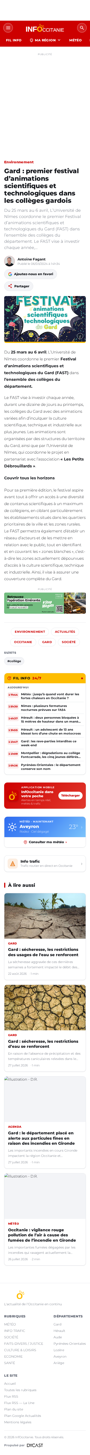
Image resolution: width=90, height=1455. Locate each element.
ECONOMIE (13, 1356)
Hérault (59, 1331)
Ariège (59, 1363)
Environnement (19, 162)
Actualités (65, 631)
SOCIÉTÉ (11, 1337)
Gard (47, 642)
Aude (58, 1337)
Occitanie (23, 642)
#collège (14, 661)
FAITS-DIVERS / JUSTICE (23, 1344)
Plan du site (13, 1409)
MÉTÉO (75, 40)
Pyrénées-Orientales (70, 1344)
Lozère (59, 1350)
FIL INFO (13, 40)
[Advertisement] (45, 102)
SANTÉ (9, 1363)
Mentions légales (17, 1422)
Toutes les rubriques (20, 1390)
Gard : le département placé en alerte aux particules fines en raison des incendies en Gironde (41, 1138)
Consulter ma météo (48, 842)
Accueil (10, 1384)
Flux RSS (11, 1396)
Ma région (45, 40)
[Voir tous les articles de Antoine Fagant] (9, 261)
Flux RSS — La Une (19, 1403)
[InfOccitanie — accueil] (45, 28)
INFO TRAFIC (14, 1331)
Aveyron (60, 1356)
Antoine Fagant (32, 259)
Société (69, 642)
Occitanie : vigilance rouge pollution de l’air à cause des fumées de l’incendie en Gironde (42, 1235)
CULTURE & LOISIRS (20, 1350)
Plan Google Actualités (22, 1416)
